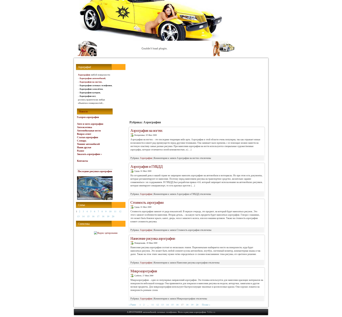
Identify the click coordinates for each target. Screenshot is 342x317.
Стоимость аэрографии (146, 202)
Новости (83, 111)
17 (98, 216)
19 (192, 304)
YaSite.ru (211, 311)
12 (157, 304)
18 (187, 304)
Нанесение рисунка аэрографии (152, 238)
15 (172, 304)
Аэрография (146, 157)
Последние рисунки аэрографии (95, 171)
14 (167, 304)
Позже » (206, 304)
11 (152, 304)
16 (177, 304)
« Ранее (132, 304)
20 (197, 304)
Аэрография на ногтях (146, 130)
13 (162, 304)
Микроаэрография (143, 270)
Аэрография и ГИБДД (146, 166)
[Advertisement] (196, 89)
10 (110, 211)
